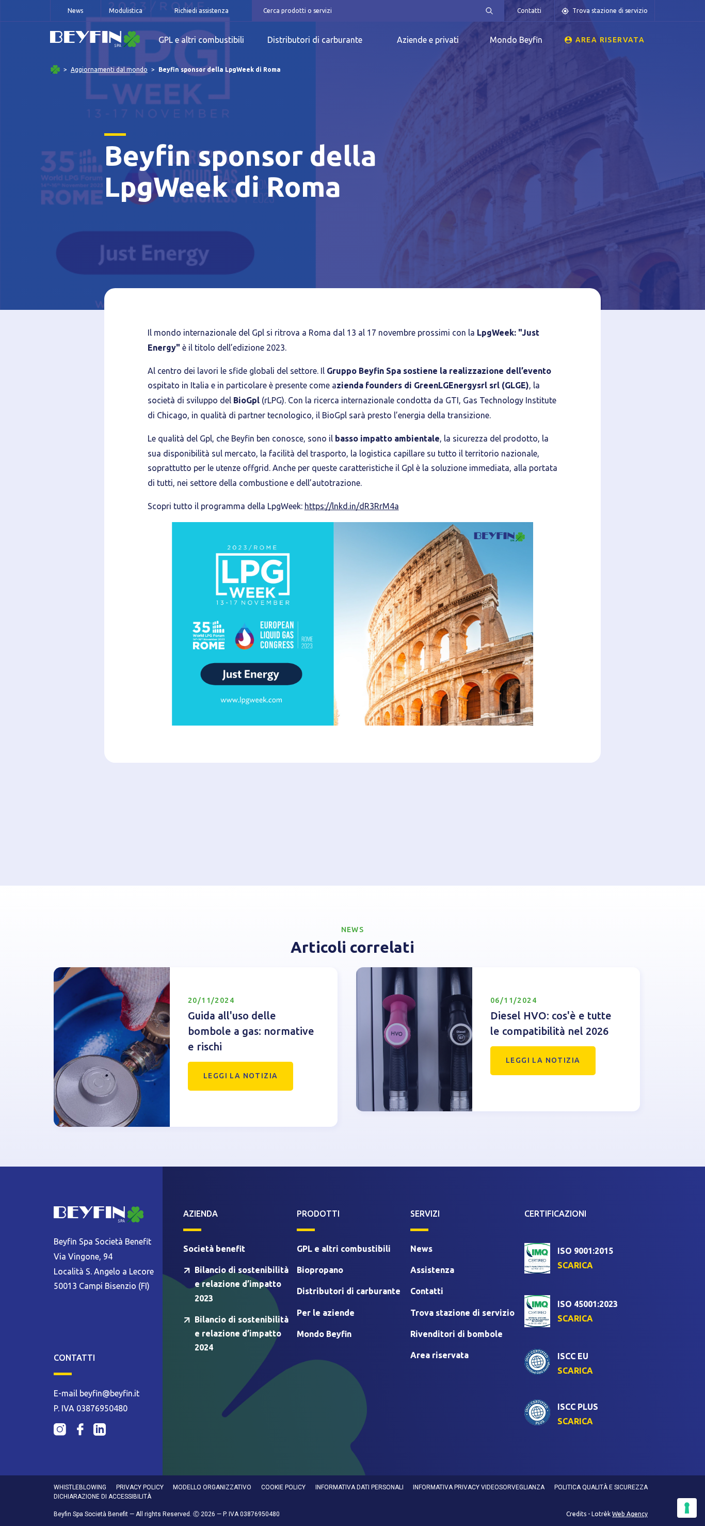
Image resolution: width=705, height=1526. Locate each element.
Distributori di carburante (314, 39)
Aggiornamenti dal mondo (109, 70)
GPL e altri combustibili (201, 39)
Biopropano (320, 1270)
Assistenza (432, 1270)
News (75, 10)
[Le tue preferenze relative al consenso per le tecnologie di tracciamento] (687, 1508)
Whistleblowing (80, 1487)
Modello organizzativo (212, 1487)
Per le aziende (326, 1312)
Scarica (575, 1265)
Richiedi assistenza (201, 10)
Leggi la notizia (240, 1076)
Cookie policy (283, 1487)
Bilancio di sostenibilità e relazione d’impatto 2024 (242, 1333)
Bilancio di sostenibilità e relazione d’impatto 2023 (242, 1283)
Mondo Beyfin (516, 39)
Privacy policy (140, 1487)
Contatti (529, 10)
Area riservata (610, 40)
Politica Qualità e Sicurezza (601, 1487)
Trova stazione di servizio (610, 10)
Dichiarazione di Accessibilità (102, 1496)
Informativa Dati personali (359, 1487)
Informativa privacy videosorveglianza (478, 1487)
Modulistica (125, 10)
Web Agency (630, 1514)
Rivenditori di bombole (456, 1334)
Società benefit (214, 1248)
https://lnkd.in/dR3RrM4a (352, 506)
